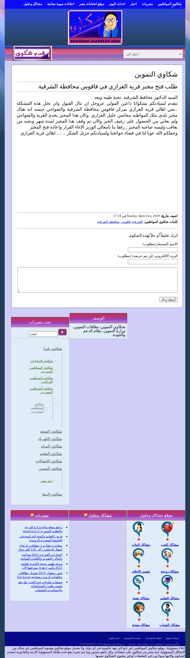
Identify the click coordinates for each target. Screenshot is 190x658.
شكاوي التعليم (51, 454)
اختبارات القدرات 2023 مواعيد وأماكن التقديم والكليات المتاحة (41, 556)
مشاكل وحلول (33, 4)
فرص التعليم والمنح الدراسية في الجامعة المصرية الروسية (40, 538)
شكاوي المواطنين (170, 4)
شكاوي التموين (50, 469)
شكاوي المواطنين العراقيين (41, 380)
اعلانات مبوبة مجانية (60, 4)
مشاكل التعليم (169, 598)
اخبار (133, 4)
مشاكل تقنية (141, 598)
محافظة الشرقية (108, 222)
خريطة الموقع (173, 638)
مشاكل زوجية (170, 571)
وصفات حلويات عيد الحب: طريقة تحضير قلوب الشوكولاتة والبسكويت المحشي (40, 586)
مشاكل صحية (141, 625)
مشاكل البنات (141, 545)
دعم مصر (46, 481)
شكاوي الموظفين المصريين (37, 407)
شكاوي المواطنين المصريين (41, 390)
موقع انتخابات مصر (91, 4)
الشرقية (137, 222)
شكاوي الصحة (51, 431)
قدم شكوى (114, 638)
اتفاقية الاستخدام (153, 638)
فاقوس (126, 222)
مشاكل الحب (170, 545)
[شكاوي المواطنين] (95, 43)
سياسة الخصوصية (132, 638)
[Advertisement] (96, 172)
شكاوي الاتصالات (49, 461)
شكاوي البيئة (52, 494)
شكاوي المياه (51, 446)
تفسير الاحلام (141, 571)
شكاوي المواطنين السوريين (41, 369)
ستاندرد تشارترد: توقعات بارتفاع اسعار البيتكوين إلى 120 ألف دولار (40, 547)
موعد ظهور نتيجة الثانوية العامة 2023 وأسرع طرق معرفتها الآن (41, 566)
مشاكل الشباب (170, 625)
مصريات (147, 4)
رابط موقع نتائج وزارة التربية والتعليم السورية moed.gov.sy (42, 529)
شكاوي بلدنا (53, 349)
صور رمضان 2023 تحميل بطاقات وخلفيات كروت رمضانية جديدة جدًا (39, 575)
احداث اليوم (117, 4)
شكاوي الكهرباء (50, 439)
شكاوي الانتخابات (41, 361)
